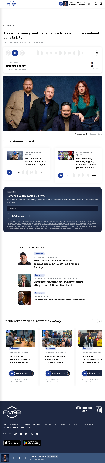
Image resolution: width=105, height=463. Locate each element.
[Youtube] (37, 434)
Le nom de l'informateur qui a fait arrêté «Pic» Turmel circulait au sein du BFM (92, 359)
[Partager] (96, 53)
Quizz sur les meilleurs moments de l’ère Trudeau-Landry (19, 359)
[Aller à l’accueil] (11, 5)
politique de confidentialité (38, 228)
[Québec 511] (99, 412)
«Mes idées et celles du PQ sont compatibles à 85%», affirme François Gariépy (56, 264)
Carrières (7, 427)
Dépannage (36, 425)
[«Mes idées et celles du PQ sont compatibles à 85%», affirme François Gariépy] (24, 258)
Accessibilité (65, 425)
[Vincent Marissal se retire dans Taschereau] (24, 298)
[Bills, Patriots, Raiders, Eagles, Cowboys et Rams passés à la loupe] (66, 155)
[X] (32, 434)
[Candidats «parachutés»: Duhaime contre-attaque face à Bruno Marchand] (24, 280)
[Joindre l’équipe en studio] (89, 4)
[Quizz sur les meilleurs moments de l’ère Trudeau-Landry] (20, 338)
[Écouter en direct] (61, 4)
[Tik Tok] (15, 434)
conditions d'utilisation (65, 228)
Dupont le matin (77, 5)
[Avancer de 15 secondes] (22, 53)
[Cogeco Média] (84, 411)
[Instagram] (10, 434)
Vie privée (26, 425)
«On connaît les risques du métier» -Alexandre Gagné (35, 161)
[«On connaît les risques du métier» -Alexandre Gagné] (15, 155)
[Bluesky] (21, 434)
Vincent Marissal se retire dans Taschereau (60, 299)
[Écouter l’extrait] (15, 53)
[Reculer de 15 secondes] (8, 53)
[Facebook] (4, 434)
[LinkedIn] (26, 434)
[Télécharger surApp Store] (12, 443)
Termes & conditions (11, 425)
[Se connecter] (101, 4)
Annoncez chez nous (21, 427)
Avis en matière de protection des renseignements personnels (63, 224)
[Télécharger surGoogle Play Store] (32, 443)
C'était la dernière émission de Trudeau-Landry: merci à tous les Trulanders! (55, 359)
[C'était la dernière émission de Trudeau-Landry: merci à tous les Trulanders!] (57, 338)
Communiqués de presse (82, 425)
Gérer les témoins (50, 425)
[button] (13, 458)
